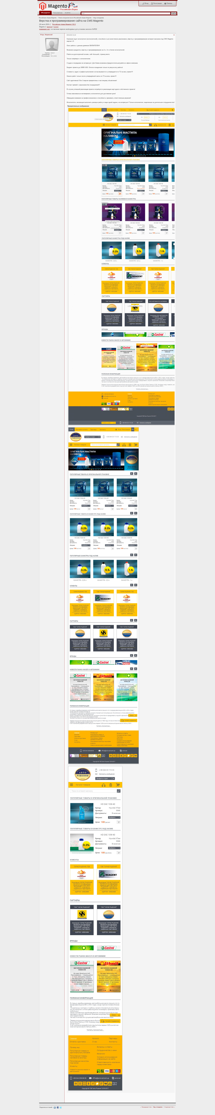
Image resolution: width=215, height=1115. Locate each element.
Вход (146, 3)
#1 (174, 35)
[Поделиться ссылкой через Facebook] (58, 1107)
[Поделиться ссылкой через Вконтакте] (55, 1107)
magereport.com (44, 29)
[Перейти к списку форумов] (60, 5)
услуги (56, 27)
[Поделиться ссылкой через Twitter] (61, 1107)
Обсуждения (45, 13)
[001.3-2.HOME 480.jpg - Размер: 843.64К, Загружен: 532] (95, 928)
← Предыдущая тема (146, 1107)
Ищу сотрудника (98, 17)
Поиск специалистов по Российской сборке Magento (74, 17)
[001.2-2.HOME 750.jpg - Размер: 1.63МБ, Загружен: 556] (103, 596)
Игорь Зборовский (46, 35)
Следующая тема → (169, 1107)
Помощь (169, 3)
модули (49, 27)
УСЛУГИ (67, 13)
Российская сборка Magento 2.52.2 (64, 24)
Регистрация (157, 3)
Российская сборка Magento (48, 17)
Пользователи (57, 13)
